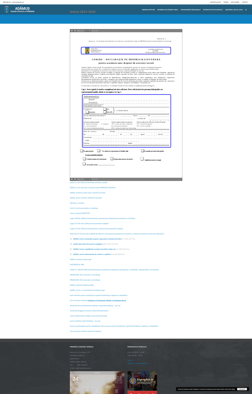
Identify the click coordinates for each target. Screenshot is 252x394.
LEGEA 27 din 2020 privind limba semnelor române (88, 182)
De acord (242, 389)
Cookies (130, 360)
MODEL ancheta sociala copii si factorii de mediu (88, 193)
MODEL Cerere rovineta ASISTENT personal (86, 198)
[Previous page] (71, 31)
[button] (246, 9)
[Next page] (75, 31)
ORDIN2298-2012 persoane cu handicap (85, 275)
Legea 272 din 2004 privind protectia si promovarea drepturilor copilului (96, 229)
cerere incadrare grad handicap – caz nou (85, 321)
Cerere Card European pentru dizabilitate (85, 326)
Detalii (233, 389)
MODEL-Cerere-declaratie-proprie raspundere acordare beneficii (97, 239)
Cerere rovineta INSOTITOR (80, 213)
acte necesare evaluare (98, 300)
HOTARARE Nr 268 (77, 264)
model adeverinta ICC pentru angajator (88, 244)
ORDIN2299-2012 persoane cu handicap (85, 280)
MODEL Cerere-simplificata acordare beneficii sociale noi (94, 249)
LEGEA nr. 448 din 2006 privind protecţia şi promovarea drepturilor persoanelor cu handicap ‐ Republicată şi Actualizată (114, 270)
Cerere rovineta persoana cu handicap (84, 208)
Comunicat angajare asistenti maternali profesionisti (89, 311)
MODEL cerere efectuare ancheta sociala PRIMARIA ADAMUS (92, 188)
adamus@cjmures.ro (18, 2)
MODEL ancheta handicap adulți (82, 285)
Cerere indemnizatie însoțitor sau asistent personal (88, 316)
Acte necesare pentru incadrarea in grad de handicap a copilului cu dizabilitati (98, 295)
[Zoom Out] (86, 31)
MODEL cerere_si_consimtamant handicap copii (87, 290)
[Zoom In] (89, 31)
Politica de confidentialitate (137, 363)
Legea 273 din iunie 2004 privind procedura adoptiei (89, 223)
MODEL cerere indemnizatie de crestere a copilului (92, 254)
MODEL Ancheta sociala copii (80, 259)
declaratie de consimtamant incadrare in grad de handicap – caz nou (95, 306)
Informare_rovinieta (77, 203)
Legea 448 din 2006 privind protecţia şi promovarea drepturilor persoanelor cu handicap (102, 218)
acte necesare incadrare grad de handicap (85, 331)
